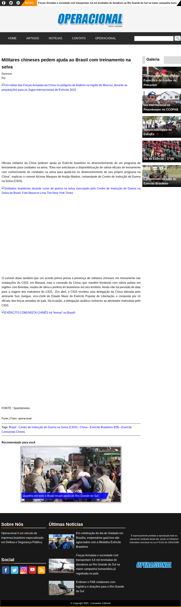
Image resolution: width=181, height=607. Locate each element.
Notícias (55, 38)
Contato (79, 38)
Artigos (32, 38)
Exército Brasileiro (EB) (104, 427)
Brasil (12, 427)
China (83, 427)
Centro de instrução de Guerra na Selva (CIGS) (48, 427)
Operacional (105, 38)
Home (12, 38)
